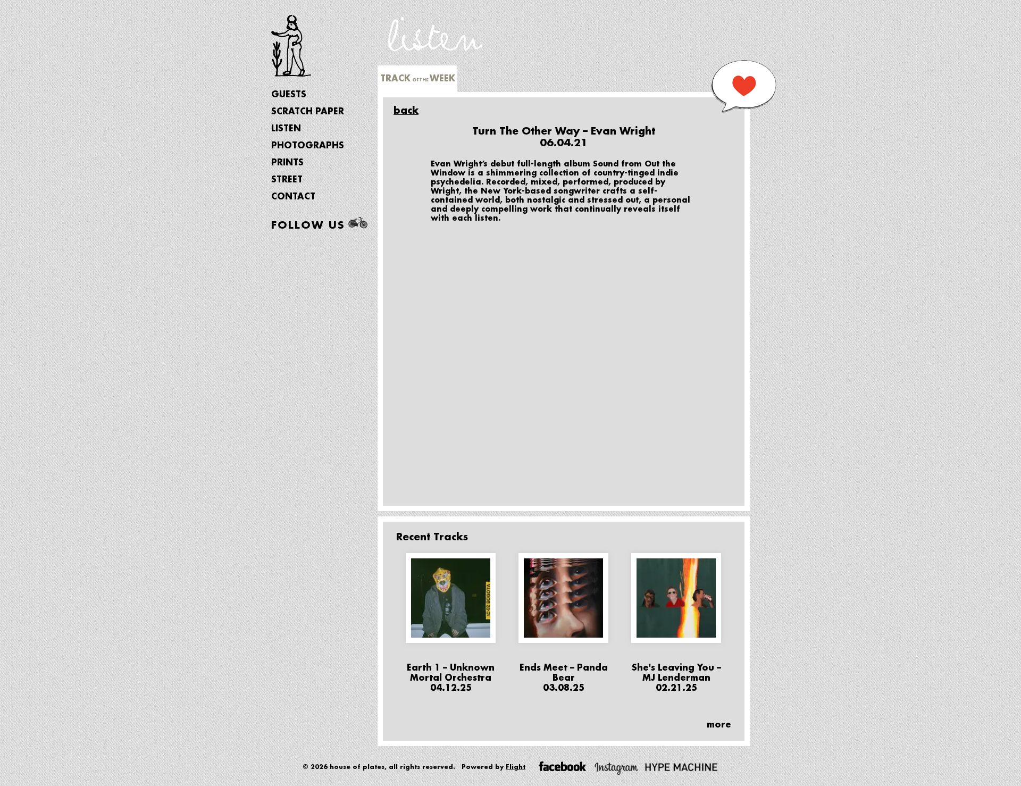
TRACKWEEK (417, 78)
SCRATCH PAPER (307, 111)
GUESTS (288, 94)
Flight (515, 767)
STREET (287, 179)
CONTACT (293, 197)
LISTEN (286, 128)
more (719, 725)
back (406, 110)
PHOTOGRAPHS (307, 145)
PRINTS (287, 162)
